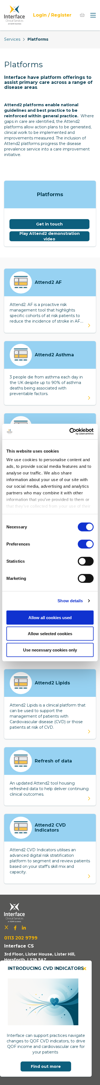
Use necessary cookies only (50, 649)
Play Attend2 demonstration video (49, 236)
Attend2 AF (48, 282)
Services (12, 39)
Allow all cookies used (50, 617)
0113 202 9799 (21, 938)
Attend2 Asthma (54, 354)
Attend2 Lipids (52, 683)
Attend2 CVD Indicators (50, 827)
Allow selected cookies (50, 633)
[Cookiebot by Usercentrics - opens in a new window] (71, 431)
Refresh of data (53, 761)
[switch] (86, 543)
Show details (70, 600)
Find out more (46, 1066)
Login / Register (52, 15)
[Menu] (93, 15)
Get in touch (49, 224)
